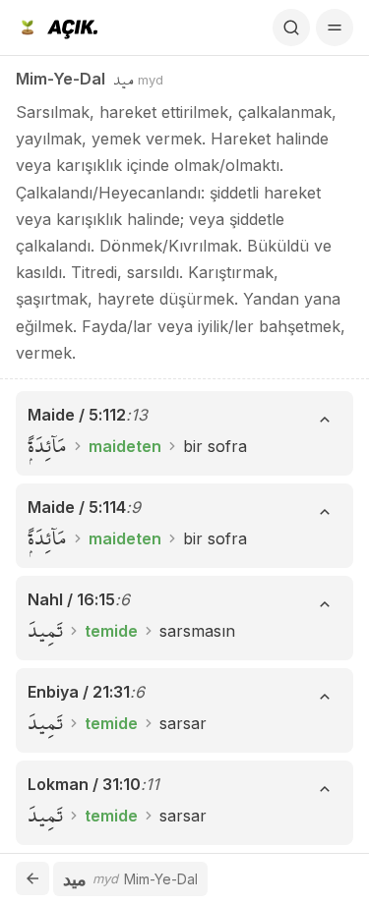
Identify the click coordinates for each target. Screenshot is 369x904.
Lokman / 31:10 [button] (84, 784)
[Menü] (334, 27)
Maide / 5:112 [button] (77, 414)
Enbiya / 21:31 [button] (79, 692)
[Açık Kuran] (56, 27)
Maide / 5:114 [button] (77, 507)
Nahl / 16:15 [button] (71, 599)
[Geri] (32, 878)
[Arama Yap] (291, 27)
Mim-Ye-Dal (60, 78)
